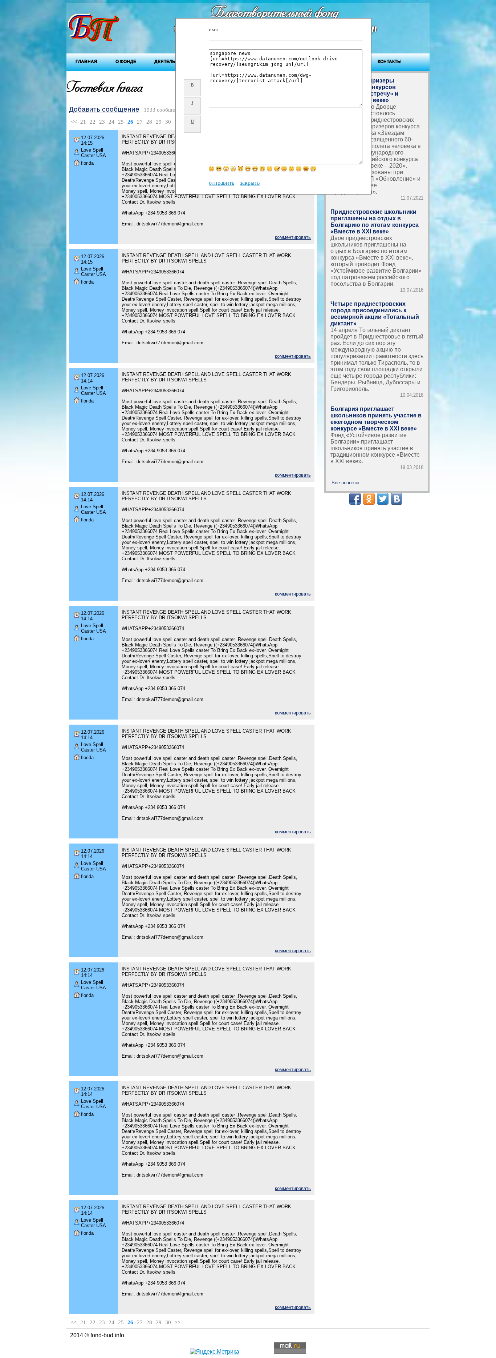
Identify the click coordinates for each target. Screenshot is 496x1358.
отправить (221, 183)
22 (92, 122)
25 (121, 122)
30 (168, 122)
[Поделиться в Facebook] (355, 499)
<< (74, 122)
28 (149, 122)
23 (102, 122)
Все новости (345, 482)
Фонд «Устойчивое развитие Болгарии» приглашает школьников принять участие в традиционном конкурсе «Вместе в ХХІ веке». (375, 448)
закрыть (250, 183)
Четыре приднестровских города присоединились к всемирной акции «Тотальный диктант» (374, 314)
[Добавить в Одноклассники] (369, 499)
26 (130, 122)
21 (83, 122)
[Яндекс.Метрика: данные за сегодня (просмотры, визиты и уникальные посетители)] (214, 1352)
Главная (86, 61)
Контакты (390, 61)
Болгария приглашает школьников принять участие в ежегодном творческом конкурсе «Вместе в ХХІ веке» (376, 419)
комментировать (293, 237)
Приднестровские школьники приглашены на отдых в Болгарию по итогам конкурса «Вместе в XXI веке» (374, 222)
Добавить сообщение (104, 109)
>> (177, 1322)
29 (159, 122)
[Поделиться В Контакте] (396, 499)
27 (140, 122)
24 (111, 122)
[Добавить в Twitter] (383, 499)
